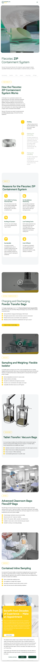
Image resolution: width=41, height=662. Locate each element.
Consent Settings (30, 660)
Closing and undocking (30, 153)
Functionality (4, 75)
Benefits (11, 75)
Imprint (8, 660)
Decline (32, 656)
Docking (29, 122)
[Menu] (37, 2)
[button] (20, 282)
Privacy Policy (15, 660)
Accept (22, 656)
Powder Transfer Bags (8, 308)
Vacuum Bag (28, 75)
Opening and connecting (30, 134)
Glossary (22, 660)
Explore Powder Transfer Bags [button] (10, 325)
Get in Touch (9, 635)
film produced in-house (8, 112)
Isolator (21, 75)
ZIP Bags (35, 75)
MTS (16, 75)
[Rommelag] (6, 2)
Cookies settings (12, 657)
